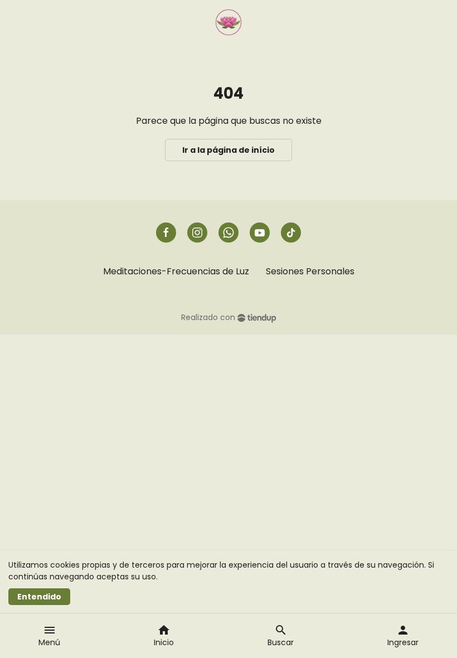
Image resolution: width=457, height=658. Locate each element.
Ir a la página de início (228, 150)
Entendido (39, 596)
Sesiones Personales (310, 271)
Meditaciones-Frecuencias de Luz (176, 271)
